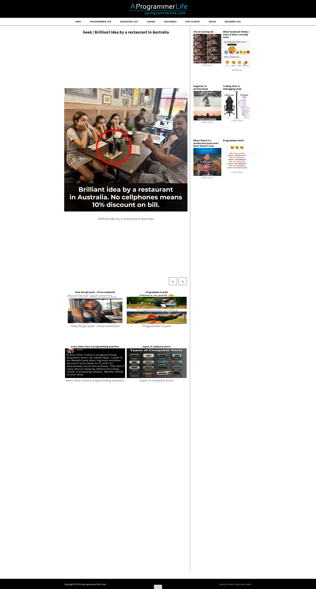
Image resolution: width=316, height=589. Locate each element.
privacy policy (245, 584)
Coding (151, 21)
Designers (170, 21)
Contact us (232, 584)
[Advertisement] (125, 62)
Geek (78, 21)
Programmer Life (100, 21)
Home (222, 584)
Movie (212, 21)
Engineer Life (233, 21)
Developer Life (129, 21)
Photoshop (192, 21)
